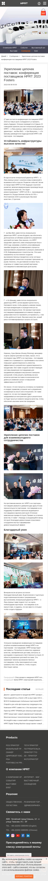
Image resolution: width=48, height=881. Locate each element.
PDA (8, 759)
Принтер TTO (30, 752)
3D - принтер (30, 756)
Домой (3, 56)
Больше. (40, 689)
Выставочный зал (38, 48)
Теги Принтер (31, 745)
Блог (36, 51)
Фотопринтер (31, 759)
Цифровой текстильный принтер (15, 756)
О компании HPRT (10, 48)
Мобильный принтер (15, 749)
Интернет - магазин (33, 777)
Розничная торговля (33, 802)
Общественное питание (15, 802)
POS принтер (12, 745)
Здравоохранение (33, 805)
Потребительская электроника (33, 749)
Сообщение (25, 51)
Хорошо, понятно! (24, 876)
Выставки (13, 51)
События (24, 48)
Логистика (11, 805)
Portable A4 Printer (15, 763)
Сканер (9, 752)
